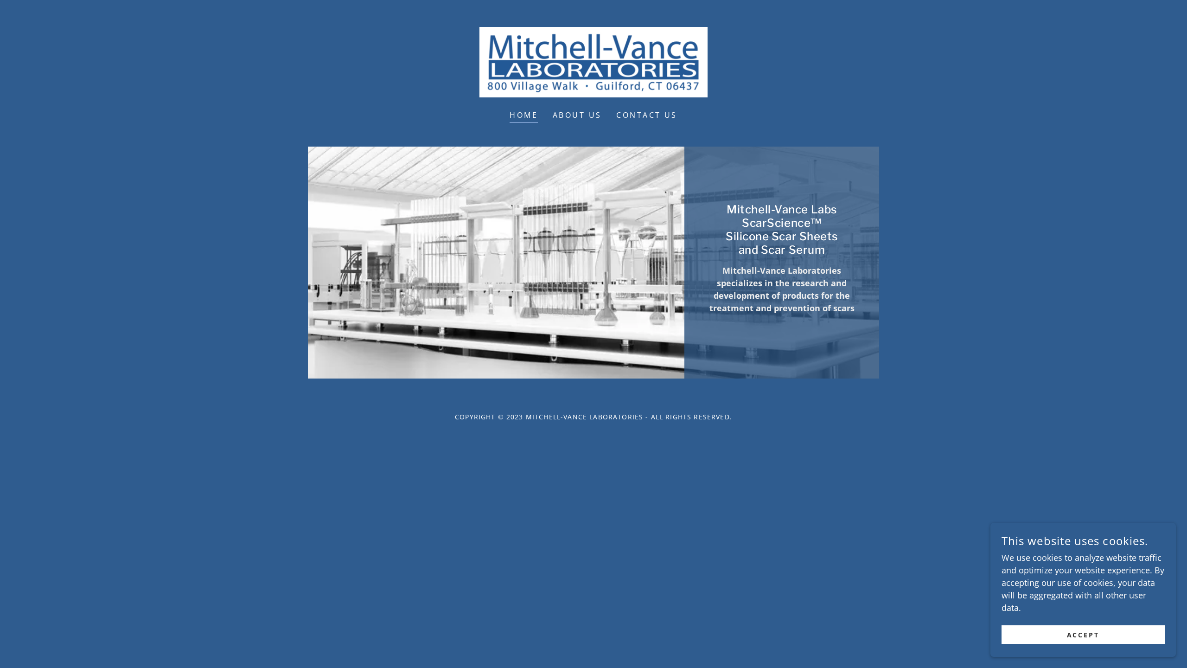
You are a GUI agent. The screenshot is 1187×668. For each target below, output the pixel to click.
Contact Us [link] (646, 115)
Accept (1083, 634)
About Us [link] (577, 115)
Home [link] (524, 115)
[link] (593, 61)
